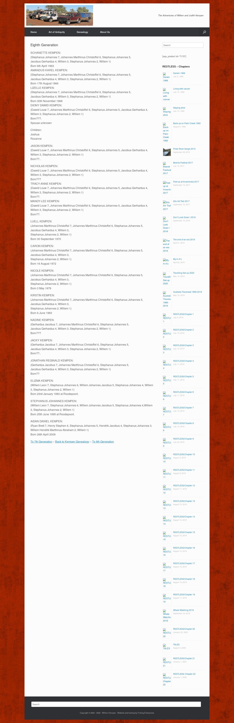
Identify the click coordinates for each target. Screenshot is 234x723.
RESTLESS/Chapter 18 (184, 578)
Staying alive (179, 107)
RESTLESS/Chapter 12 (184, 485)
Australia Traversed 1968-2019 (187, 291)
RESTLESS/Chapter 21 (184, 658)
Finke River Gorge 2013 (184, 148)
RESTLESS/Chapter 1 (183, 314)
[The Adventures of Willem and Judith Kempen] (59, 15)
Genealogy (82, 32)
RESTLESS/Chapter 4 (183, 360)
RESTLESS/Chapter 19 (184, 594)
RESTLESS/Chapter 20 (184, 628)
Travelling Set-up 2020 (183, 272)
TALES (176, 644)
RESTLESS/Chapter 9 (183, 438)
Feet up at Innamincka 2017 (186, 181)
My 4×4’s (177, 258)
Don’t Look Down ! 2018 (184, 217)
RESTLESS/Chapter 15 (184, 532)
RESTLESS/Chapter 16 (184, 547)
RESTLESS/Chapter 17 (184, 563)
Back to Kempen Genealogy (72, 441)
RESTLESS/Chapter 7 (183, 407)
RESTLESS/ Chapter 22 (184, 673)
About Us (105, 32)
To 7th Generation (41, 441)
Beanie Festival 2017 (183, 162)
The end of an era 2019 (184, 239)
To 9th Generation (103, 441)
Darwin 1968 (179, 73)
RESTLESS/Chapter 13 (184, 500)
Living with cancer (181, 88)
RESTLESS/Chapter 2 (183, 329)
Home (33, 32)
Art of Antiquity (57, 32)
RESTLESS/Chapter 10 (184, 454)
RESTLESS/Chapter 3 (183, 345)
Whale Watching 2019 (183, 609)
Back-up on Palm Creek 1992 (187, 123)
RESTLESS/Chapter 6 (183, 391)
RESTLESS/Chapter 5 (183, 376)
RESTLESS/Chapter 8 (183, 423)
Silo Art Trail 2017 (181, 201)
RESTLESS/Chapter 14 (184, 516)
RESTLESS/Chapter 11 (184, 469)
